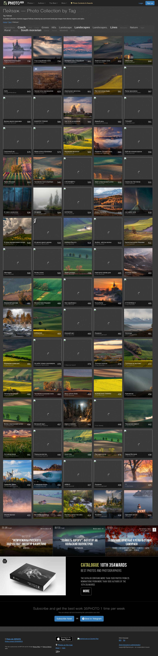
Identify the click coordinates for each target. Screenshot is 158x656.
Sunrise (46, 31)
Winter (72, 31)
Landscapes (82, 27)
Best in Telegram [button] (93, 618)
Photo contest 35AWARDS (14, 641)
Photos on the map (65, 645)
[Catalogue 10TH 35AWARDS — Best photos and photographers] (33, 576)
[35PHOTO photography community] (13, 3)
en (120, 640)
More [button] (63, 3)
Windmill (64, 30)
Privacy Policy (36, 646)
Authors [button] (41, 3)
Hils (54, 27)
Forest (37, 28)
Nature (134, 27)
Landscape (65, 27)
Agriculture (9, 28)
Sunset (54, 31)
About (57, 648)
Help (63, 648)
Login (141, 3)
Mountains (123, 28)
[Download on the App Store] (66, 639)
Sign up (150, 3)
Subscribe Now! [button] (64, 618)
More (86, 591)
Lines (113, 27)
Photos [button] (30, 3)
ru (124, 640)
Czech (22, 27)
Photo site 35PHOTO (13, 639)
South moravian (31, 30)
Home (5, 22)
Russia (15, 31)
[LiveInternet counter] (10, 644)
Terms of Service (47, 646)
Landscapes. (100, 27)
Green (45, 27)
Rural (7, 30)
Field (30, 28)
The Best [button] (53, 3)
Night (142, 28)
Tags (9, 22)
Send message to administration (129, 645)
